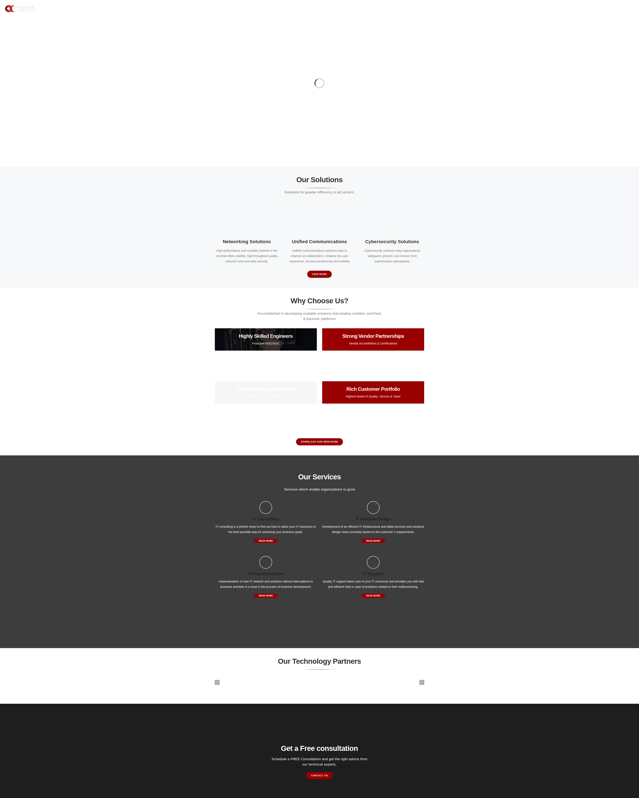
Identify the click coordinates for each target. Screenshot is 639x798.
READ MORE (266, 540)
